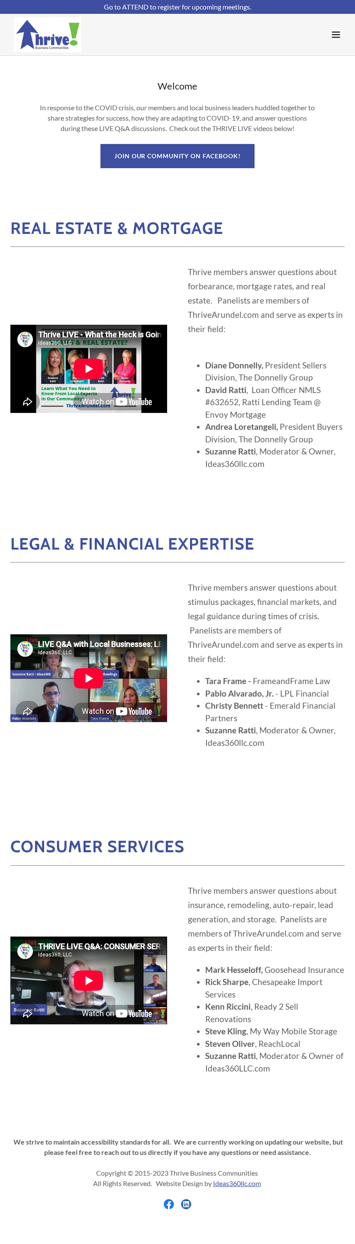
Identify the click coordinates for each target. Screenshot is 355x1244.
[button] (336, 34)
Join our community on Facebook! (177, 156)
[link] (47, 34)
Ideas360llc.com (237, 1183)
